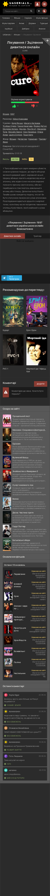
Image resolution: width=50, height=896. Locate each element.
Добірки (25, 28)
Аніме (21, 23)
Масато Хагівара (32, 123)
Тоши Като (28, 134)
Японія (6, 114)
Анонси (42, 28)
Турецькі (44, 23)
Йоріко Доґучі (40, 126)
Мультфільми (42, 18)
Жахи (5, 142)
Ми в (14, 278)
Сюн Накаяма (29, 132)
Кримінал (32, 139)
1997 (12, 114)
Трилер (42, 139)
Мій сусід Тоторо (15, 778)
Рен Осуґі (31, 129)
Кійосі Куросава (20, 119)
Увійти (37, 4)
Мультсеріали (8, 23)
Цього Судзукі (15, 134)
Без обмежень (14, 722)
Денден (22, 129)
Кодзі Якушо (17, 123)
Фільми (17, 18)
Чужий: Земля (14, 705)
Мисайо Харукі (15, 132)
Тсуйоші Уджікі (9, 126)
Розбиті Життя (14, 750)
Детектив (22, 139)
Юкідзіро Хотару (10, 129)
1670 (9, 764)
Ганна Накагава (24, 126)
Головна (6, 18)
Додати (40, 384)
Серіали (28, 18)
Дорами (32, 23)
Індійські (8, 28)
